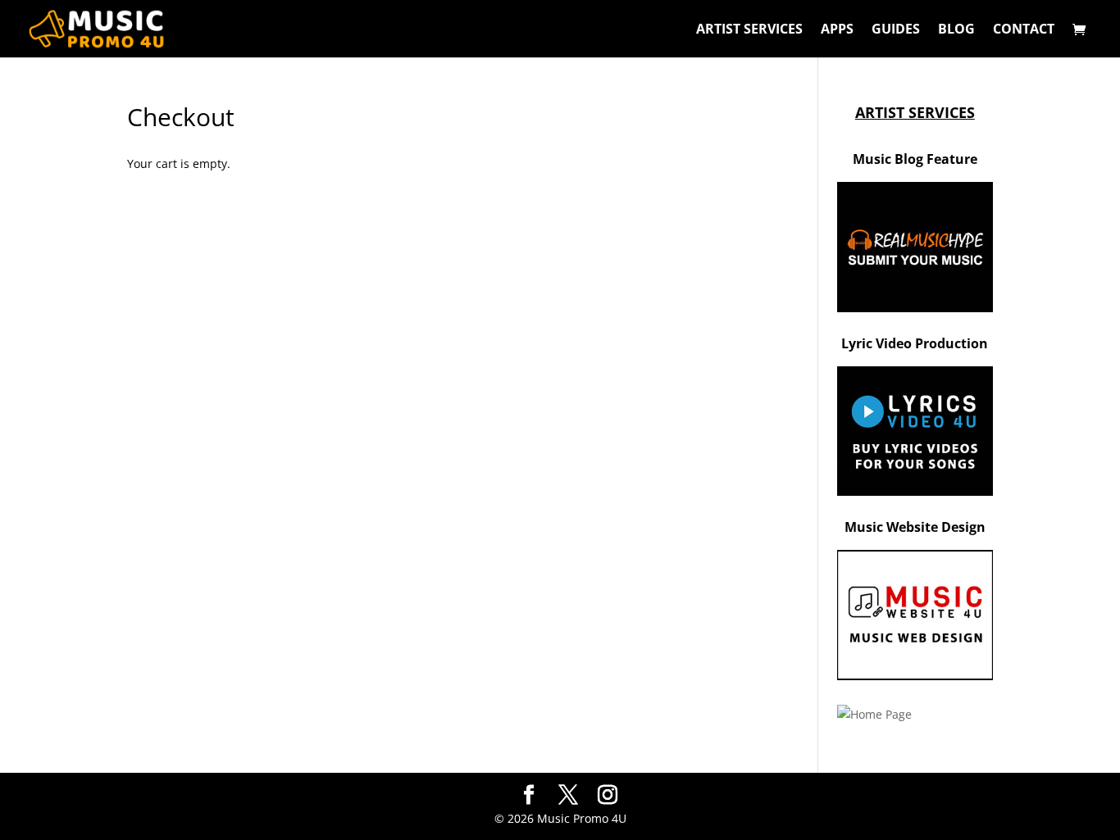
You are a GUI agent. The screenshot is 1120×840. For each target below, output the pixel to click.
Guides (896, 30)
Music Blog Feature (915, 159)
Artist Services (749, 30)
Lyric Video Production (914, 343)
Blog (956, 30)
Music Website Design (915, 527)
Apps (837, 30)
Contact (1023, 30)
